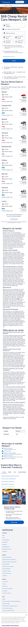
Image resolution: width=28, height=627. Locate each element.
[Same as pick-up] (14, 33)
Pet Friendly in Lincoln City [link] (7, 484)
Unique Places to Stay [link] (6, 573)
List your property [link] (5, 539)
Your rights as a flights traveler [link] (8, 610)
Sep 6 (19, 38)
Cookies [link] (4, 583)
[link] (14, 449)
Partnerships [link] (4, 542)
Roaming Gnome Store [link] (6, 549)
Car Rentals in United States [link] (8, 566)
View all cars (14, 219)
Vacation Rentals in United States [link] (9, 559)
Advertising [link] (4, 551)
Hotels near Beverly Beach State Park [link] (10, 476)
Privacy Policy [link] (5, 581)
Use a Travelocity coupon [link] (7, 608)
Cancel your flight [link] (5, 603)
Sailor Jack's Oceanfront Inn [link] (8, 487)
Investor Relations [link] (5, 546)
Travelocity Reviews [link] (6, 568)
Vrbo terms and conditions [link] (7, 588)
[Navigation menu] (25, 2)
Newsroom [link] (4, 544)
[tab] (4, 472)
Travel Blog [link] (4, 575)
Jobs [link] (3, 537)
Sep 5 (7, 38)
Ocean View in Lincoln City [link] (7, 481)
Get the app (14, 522)
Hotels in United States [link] (6, 557)
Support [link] (3, 599)
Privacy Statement (6, 625)
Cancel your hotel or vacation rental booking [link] (11, 601)
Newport (8, 26)
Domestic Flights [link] (5, 564)
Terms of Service (15, 625)
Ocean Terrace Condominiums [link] (8, 478)
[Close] (26, 615)
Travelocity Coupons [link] (6, 571)
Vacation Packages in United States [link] (9, 561)
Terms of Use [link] (5, 586)
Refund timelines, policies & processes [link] (10, 605)
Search (14, 60)
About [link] (3, 535)
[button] (14, 56)
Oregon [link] (6, 5)
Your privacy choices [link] (6, 593)
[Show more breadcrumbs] (2, 5)
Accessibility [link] (4, 590)
